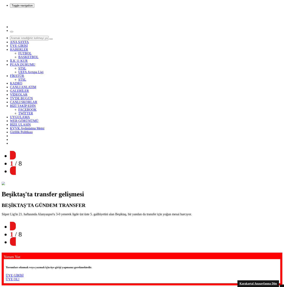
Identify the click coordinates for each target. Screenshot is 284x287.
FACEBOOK (27, 109)
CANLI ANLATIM (23, 87)
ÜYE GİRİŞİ (19, 46)
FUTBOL (25, 53)
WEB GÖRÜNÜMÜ (24, 121)
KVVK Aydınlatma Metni (27, 128)
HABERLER (19, 49)
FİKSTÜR (17, 76)
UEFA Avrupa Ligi (30, 72)
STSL (22, 68)
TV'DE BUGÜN (21, 98)
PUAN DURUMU (22, 64)
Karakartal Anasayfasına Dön (258, 283)
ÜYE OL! (12, 279)
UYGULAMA (20, 117)
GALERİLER (19, 91)
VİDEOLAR (18, 94)
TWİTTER (25, 113)
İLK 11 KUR (19, 61)
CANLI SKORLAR (23, 102)
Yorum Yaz (12, 257)
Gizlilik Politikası (21, 132)
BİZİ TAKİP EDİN (23, 106)
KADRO (16, 83)
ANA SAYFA (19, 42)
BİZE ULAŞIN (20, 124)
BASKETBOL (28, 57)
